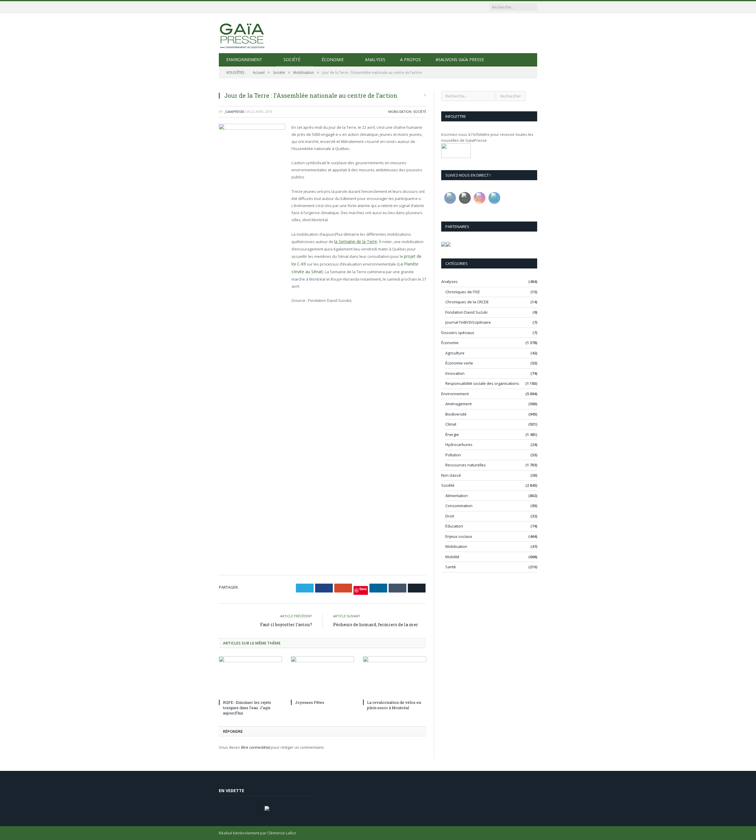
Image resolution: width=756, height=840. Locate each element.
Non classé (451, 475)
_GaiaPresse (234, 111)
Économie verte (459, 363)
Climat (450, 424)
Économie (333, 59)
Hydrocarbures (458, 444)
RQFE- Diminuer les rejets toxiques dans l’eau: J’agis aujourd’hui (247, 708)
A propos (410, 59)
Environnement (244, 59)
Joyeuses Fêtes (309, 702)
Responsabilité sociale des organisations (482, 383)
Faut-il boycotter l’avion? (286, 624)
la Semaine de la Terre (354, 241)
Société (292, 59)
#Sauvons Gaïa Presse (460, 59)
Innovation (455, 373)
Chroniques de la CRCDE (467, 302)
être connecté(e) (255, 747)
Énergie (452, 434)
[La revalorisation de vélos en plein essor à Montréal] (394, 677)
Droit (449, 516)
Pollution (453, 455)
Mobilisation (399, 111)
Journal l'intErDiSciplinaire (468, 322)
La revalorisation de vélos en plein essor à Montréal (394, 705)
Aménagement (458, 403)
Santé (450, 566)
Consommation (458, 505)
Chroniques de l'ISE (462, 291)
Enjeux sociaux (458, 536)
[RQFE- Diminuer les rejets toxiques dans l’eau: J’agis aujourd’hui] (250, 677)
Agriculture (455, 353)
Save (363, 589)
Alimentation (456, 495)
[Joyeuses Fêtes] (322, 677)
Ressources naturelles (465, 465)
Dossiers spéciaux (457, 332)
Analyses (375, 59)
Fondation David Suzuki (466, 312)
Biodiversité (456, 414)
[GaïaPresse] (242, 33)
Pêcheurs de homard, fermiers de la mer (375, 624)
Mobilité (452, 556)
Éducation (454, 526)
